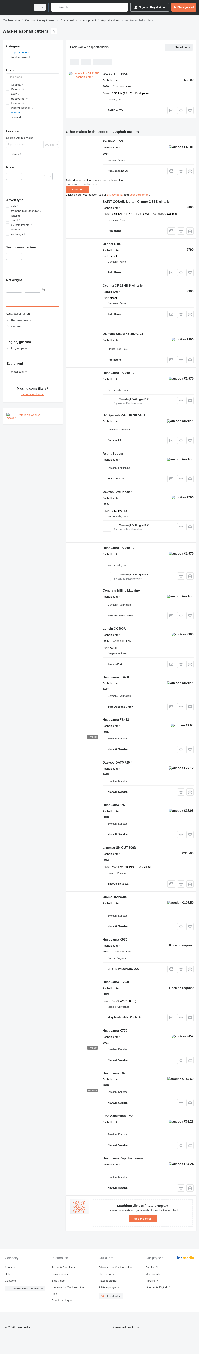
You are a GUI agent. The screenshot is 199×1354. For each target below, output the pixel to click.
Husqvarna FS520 (116, 982)
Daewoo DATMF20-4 (118, 491)
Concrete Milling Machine (121, 590)
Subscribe (77, 189)
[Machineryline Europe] (16, 7)
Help (7, 1273)
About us (10, 1267)
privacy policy (115, 194)
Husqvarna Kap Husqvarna (123, 1158)
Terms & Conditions (64, 1267)
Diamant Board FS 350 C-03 (123, 333)
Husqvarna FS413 (116, 719)
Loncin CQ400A (114, 628)
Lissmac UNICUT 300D (119, 847)
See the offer (142, 1218)
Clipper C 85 (112, 244)
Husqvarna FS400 (116, 677)
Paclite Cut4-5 (113, 141)
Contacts (10, 1280)
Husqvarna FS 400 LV (118, 373)
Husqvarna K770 (115, 1030)
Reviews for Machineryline (68, 1287)
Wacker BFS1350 (115, 74)
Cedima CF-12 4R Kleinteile (123, 285)
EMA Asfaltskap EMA (118, 1115)
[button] (180, 110)
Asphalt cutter (113, 453)
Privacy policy (60, 1273)
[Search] (55, 7)
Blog (54, 1293)
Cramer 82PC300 (115, 897)
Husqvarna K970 (115, 805)
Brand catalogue (62, 1300)
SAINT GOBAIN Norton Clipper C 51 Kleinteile (136, 201)
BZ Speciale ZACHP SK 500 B (125, 415)
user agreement (139, 194)
